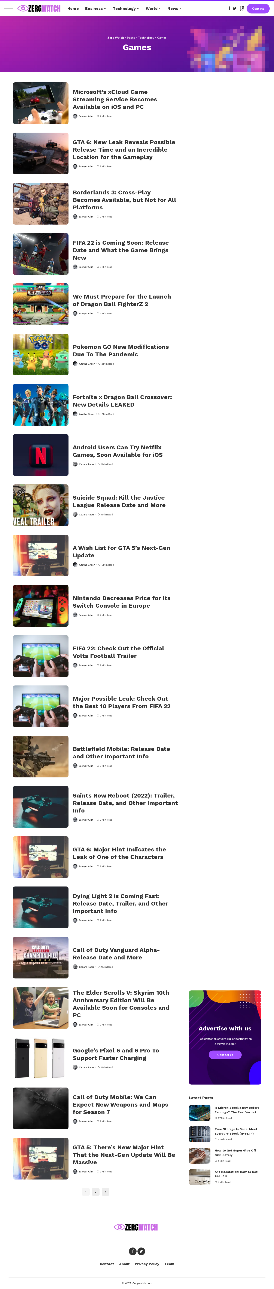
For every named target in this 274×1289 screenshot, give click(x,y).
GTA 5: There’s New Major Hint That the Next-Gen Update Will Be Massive (124, 1155)
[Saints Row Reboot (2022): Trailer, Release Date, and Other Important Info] (40, 807)
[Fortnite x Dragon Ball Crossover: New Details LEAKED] (40, 405)
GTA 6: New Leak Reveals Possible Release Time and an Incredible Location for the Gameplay (124, 150)
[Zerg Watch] (39, 8)
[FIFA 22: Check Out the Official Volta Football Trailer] (40, 656)
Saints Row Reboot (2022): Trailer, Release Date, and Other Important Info (125, 803)
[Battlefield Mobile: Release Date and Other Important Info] (40, 756)
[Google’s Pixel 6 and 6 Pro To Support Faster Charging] (40, 1058)
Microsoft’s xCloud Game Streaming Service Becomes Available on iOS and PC (115, 99)
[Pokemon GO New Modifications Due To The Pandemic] (40, 354)
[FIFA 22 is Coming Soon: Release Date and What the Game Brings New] (40, 254)
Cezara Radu (86, 464)
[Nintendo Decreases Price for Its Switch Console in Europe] (40, 606)
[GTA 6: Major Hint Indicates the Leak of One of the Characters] (40, 857)
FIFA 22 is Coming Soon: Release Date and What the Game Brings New (121, 250)
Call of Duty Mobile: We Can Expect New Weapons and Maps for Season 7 (120, 1105)
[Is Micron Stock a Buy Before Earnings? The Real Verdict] (199, 1113)
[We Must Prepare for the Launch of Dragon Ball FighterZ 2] (40, 304)
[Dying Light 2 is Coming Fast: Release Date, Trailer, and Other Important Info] (40, 907)
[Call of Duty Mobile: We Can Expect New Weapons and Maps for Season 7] (40, 1108)
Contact (258, 8)
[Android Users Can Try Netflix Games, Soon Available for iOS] (40, 455)
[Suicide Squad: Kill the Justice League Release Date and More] (40, 505)
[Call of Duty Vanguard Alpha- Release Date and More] (40, 957)
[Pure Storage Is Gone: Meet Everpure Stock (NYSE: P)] (199, 1134)
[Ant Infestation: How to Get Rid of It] (199, 1177)
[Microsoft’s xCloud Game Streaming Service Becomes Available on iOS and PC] (40, 103)
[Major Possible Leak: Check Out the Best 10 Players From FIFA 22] (40, 706)
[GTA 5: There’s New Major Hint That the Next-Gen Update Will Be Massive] (40, 1158)
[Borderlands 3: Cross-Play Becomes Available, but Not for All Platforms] (40, 204)
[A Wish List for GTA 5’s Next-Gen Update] (40, 555)
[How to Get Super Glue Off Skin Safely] (199, 1156)
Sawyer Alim (86, 116)
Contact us (225, 1055)
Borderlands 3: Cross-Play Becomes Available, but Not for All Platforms (124, 200)
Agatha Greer (87, 364)
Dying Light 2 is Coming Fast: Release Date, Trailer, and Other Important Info (120, 903)
